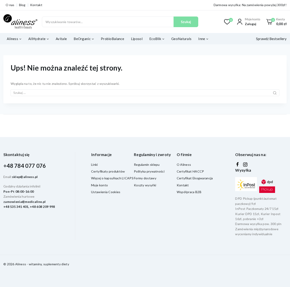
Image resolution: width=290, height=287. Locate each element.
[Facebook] (237, 164)
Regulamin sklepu (147, 164)
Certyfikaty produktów (108, 171)
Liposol (137, 39)
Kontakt (36, 5)
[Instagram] (245, 164)
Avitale (61, 39)
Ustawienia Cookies (105, 192)
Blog (22, 5)
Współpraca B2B (189, 192)
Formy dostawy (145, 178)
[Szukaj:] (145, 93)
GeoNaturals (181, 39)
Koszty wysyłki (145, 185)
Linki (94, 164)
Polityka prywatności (149, 171)
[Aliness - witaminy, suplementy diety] (20, 21)
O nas (10, 5)
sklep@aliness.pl (25, 177)
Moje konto (99, 185)
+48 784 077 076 (24, 165)
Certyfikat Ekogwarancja (195, 178)
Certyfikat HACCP (190, 171)
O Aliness (184, 164)
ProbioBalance (112, 39)
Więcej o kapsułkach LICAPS (112, 178)
